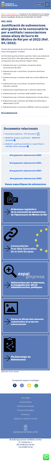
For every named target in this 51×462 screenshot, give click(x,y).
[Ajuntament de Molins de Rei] (14, 3)
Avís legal (25, 398)
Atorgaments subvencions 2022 (26, 178)
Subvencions (12, 14)
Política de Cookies (25, 406)
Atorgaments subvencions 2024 (25, 163)
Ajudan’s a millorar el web (25, 419)
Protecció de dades (25, 410)
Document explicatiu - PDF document (20, 134)
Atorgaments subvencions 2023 (25, 171)
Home (3, 14)
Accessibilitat (25, 402)
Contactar (25, 414)
